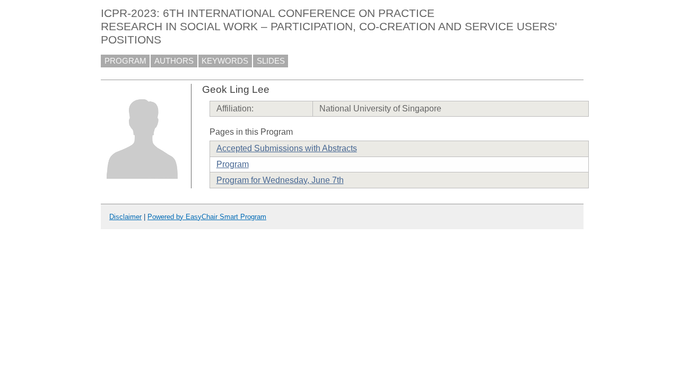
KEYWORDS (225, 61)
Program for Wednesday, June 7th (280, 180)
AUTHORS (174, 61)
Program (232, 164)
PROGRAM (125, 61)
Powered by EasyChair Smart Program (206, 217)
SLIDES (271, 61)
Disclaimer (125, 217)
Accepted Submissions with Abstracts (286, 148)
